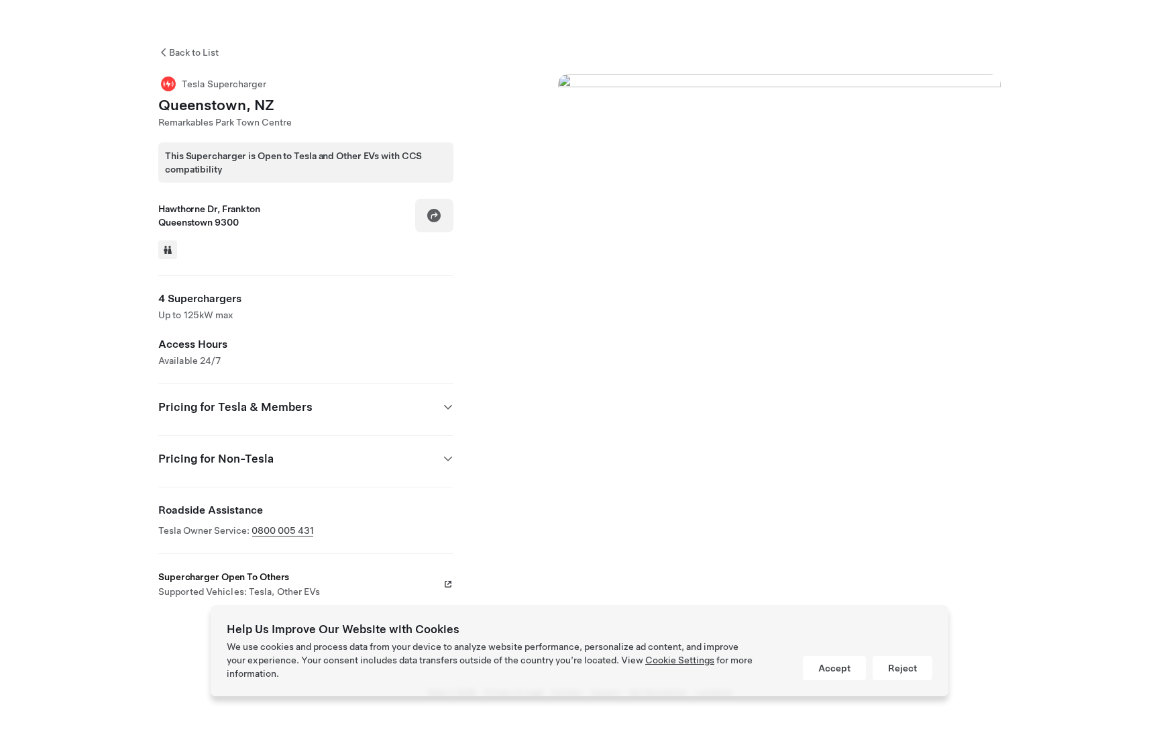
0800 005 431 (283, 530)
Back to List (194, 52)
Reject (902, 668)
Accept (834, 668)
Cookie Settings (679, 660)
